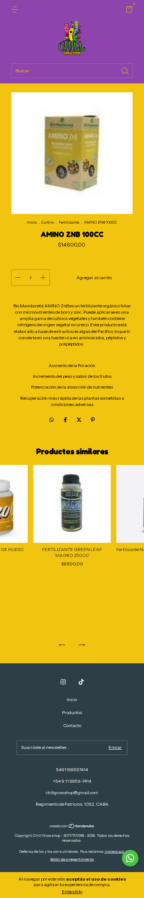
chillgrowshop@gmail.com (72, 792)
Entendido (72, 891)
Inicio (32, 222)
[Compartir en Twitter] (79, 419)
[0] (128, 10)
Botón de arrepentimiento (72, 859)
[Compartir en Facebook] (66, 419)
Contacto (72, 725)
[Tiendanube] (72, 826)
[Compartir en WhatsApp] (51, 419)
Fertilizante (69, 222)
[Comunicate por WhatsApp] (130, 858)
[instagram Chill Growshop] (63, 682)
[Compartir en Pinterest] (92, 419)
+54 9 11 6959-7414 (72, 781)
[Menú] (16, 9)
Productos (72, 712)
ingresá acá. (114, 851)
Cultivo (47, 222)
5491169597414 (72, 769)
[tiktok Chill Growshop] (81, 682)
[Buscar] (125, 70)
